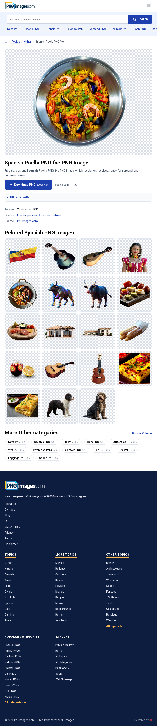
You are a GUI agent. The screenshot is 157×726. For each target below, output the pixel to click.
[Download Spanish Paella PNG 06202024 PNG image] (22, 294)
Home (59, 650)
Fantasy (111, 591)
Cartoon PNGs (13, 656)
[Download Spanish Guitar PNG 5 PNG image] (60, 256)
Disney (110, 562)
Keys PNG (13, 28)
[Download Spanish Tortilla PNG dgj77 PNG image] (22, 406)
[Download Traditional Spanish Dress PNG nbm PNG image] (135, 256)
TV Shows (112, 597)
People (59, 597)
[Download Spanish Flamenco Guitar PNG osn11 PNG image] (60, 369)
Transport (112, 574)
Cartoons (61, 574)
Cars (7, 608)
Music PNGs (12, 696)
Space (110, 585)
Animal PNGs (12, 667)
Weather (111, 620)
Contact (10, 509)
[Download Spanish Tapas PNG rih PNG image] (22, 331)
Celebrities (112, 608)
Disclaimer (11, 544)
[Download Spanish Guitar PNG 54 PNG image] (97, 256)
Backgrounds (63, 608)
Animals (10, 574)
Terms (9, 538)
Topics (15, 41)
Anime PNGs (12, 650)
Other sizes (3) (19, 197)
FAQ (7, 521)
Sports (9, 603)
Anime (8, 580)
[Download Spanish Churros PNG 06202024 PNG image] (135, 331)
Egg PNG (127, 449)
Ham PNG (95, 441)
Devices (60, 580)
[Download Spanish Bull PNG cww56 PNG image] (97, 294)
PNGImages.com (27, 221)
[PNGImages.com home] (74, 5)
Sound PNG (49, 458)
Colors (8, 591)
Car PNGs (10, 673)
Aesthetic (61, 620)
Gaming (9, 614)
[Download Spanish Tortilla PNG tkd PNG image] (135, 369)
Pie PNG (71, 441)
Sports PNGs (12, 644)
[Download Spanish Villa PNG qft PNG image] (97, 331)
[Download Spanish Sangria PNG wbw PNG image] (22, 369)
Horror (59, 614)
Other (27, 41)
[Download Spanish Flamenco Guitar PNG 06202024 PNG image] (97, 369)
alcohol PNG (76, 28)
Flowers (60, 585)
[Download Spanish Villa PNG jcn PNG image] (60, 331)
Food (8, 585)
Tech (109, 603)
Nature (9, 568)
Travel (8, 620)
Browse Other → (142, 433)
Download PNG (31, 185)
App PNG (140, 28)
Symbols (10, 597)
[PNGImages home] (6, 41)
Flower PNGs (12, 679)
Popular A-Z (62, 667)
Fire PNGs (10, 690)
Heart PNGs (12, 685)
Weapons (112, 580)
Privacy (9, 532)
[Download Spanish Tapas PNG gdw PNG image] (135, 294)
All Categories (63, 662)
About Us (10, 503)
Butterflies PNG (125, 441)
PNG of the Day (64, 644)
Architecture (114, 568)
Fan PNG (102, 449)
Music (59, 603)
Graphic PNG (53, 28)
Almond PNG (98, 28)
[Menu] (149, 5)
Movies (59, 562)
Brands (59, 591)
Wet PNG (16, 449)
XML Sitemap (63, 679)
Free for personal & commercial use (39, 215)
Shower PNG (75, 449)
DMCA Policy (12, 526)
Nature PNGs (12, 662)
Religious (111, 614)
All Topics (61, 656)
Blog (7, 515)
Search (59, 673)
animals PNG (120, 28)
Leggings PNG (19, 458)
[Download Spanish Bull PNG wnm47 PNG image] (60, 294)
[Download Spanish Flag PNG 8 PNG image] (22, 256)
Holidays (60, 568)
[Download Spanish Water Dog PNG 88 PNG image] (97, 406)
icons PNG (32, 28)
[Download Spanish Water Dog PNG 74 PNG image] (60, 406)
